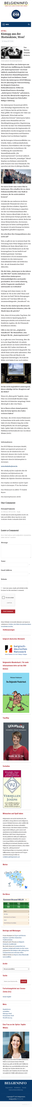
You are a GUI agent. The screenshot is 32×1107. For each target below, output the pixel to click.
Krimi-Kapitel (7, 997)
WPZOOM (20, 1099)
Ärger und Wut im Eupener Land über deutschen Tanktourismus (14, 938)
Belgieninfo (16, 1083)
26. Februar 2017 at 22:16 (8, 512)
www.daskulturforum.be (9, 466)
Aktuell (3, 31)
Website (4, 579)
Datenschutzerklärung (16, 1090)
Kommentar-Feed (8, 1015)
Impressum (9, 1087)
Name (3, 561)
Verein (24, 1087)
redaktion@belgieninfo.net (11, 857)
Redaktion (17, 1087)
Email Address (6, 570)
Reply (18, 512)
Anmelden (6, 1011)
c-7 (28, 1104)
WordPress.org (7, 1018)
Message (4, 542)
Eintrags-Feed (7, 1013)
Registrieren (7, 1009)
